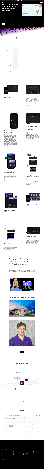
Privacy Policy (19, 466)
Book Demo (22, 410)
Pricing (20, 2)
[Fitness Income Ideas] (22, 284)
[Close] (43, 0)
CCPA (25, 466)
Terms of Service (22, 466)
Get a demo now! (11, 349)
